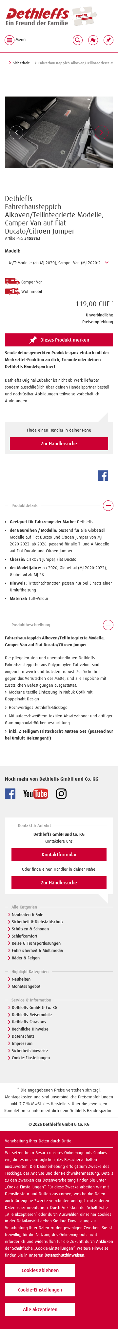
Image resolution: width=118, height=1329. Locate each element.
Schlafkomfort (24, 936)
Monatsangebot (26, 986)
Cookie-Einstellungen (31, 1057)
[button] (59, 507)
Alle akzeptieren (40, 1309)
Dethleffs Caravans (29, 1021)
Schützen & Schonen (30, 928)
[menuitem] (108, 39)
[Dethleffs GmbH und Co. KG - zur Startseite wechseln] (51, 17)
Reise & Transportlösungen (36, 943)
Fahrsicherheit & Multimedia (37, 950)
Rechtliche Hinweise (30, 1029)
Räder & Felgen (26, 957)
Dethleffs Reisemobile (32, 1014)
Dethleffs (18, 198)
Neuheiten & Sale (27, 914)
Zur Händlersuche (59, 444)
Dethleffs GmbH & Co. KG (34, 1007)
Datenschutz (23, 1036)
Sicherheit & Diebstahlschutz (38, 921)
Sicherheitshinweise (30, 1050)
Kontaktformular (59, 855)
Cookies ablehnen (40, 1270)
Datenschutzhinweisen (64, 1255)
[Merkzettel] (108, 39)
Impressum (22, 1043)
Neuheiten (21, 979)
